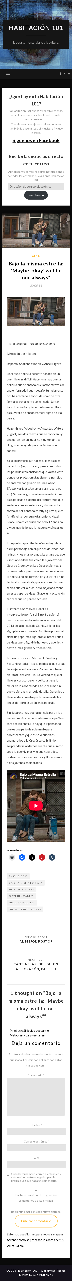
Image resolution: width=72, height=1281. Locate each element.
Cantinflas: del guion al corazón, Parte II (36, 966)
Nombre (37, 1125)
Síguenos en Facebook (36, 140)
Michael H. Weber (21, 889)
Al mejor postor (36, 941)
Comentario (36, 1075)
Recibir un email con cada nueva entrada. (36, 1211)
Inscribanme (36, 195)
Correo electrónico (36, 1141)
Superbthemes (43, 1274)
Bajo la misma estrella (26, 883)
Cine (36, 255)
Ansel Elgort (18, 876)
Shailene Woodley (22, 902)
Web (37, 1157)
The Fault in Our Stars (25, 909)
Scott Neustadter (21, 896)
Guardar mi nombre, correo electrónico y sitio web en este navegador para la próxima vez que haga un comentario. (36, 1177)
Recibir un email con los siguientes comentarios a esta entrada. (36, 1197)
